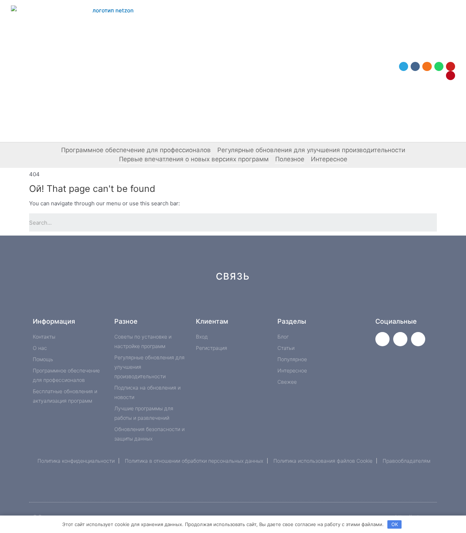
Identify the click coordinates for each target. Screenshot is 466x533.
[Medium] (245, 302)
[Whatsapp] (438, 66)
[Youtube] (450, 66)
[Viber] (318, 302)
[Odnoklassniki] (426, 66)
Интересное (329, 159)
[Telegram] (403, 66)
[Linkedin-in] (270, 302)
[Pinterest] (450, 75)
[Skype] (294, 302)
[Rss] (343, 302)
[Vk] (415, 66)
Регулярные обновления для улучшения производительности (311, 150)
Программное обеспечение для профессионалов (136, 150)
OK (394, 524)
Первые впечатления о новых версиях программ (194, 159)
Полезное (289, 159)
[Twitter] (382, 339)
